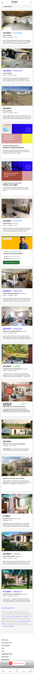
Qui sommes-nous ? (7, 642)
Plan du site (5, 640)
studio (29, 621)
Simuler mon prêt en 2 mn (11, 262)
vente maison (9, 616)
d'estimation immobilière (9, 626)
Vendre (10, 671)
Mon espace (30, 671)
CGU (3, 648)
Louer (17, 671)
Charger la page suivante (8, 608)
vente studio (24, 616)
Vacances (24, 671)
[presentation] (3, 20)
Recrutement (5, 656)
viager (4, 618)
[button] (14, 28)
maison (20, 621)
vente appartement (17, 616)
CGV (3, 651)
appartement (24, 621)
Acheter (3, 671)
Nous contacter (6, 645)
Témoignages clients (7, 654)
